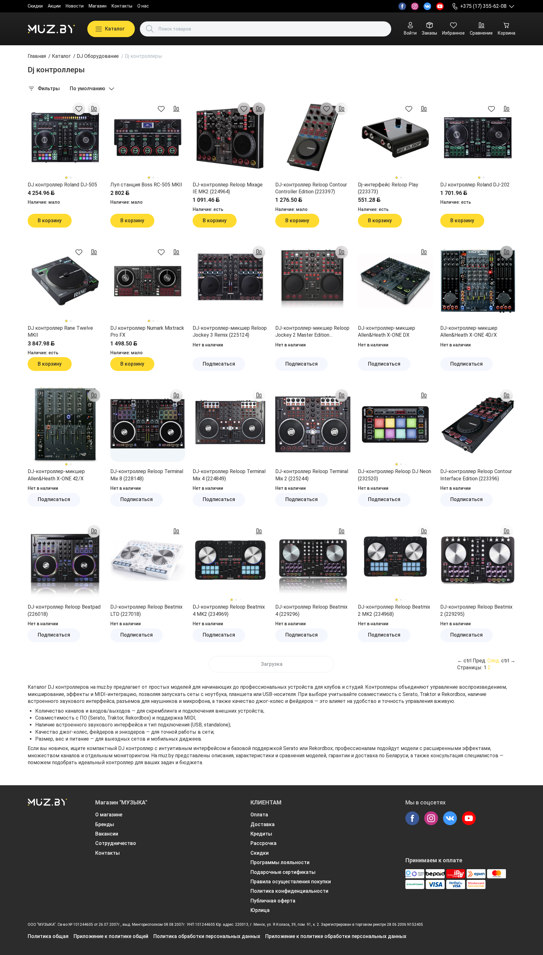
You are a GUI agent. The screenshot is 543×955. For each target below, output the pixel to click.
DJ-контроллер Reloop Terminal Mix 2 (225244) (311, 474)
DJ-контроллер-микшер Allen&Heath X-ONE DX (386, 331)
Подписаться (219, 364)
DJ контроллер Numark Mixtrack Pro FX (147, 331)
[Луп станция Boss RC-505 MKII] (147, 137)
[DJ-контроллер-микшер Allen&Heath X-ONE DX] (395, 280)
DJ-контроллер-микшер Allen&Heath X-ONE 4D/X (468, 331)
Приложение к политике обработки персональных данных (335, 936)
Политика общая (48, 936)
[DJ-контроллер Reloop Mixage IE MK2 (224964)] (230, 137)
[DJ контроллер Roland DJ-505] (65, 137)
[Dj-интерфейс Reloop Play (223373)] (395, 137)
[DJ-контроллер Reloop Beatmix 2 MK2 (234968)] (395, 560)
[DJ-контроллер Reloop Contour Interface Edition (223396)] (477, 424)
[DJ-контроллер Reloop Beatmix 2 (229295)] (477, 560)
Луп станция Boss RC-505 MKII (146, 185)
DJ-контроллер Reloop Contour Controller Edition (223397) (311, 188)
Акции (54, 5)
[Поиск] (150, 29)
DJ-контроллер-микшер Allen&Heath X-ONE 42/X (56, 474)
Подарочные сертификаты (282, 872)
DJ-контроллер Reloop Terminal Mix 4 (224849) (229, 474)
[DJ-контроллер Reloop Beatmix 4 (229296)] (312, 560)
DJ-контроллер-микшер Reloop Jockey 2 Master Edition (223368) (312, 332)
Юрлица (260, 910)
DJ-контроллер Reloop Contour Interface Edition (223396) (476, 474)
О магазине (108, 815)
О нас (143, 5)
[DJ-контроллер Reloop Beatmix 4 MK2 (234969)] (230, 560)
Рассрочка (263, 843)
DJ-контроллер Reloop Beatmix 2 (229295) (476, 610)
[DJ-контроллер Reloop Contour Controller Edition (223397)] (312, 137)
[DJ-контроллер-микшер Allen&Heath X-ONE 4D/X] (477, 280)
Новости (75, 5)
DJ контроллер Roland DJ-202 (475, 185)
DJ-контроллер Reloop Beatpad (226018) (64, 610)
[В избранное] (79, 108)
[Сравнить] (94, 108)
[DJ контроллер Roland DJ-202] (477, 137)
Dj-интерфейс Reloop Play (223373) (388, 188)
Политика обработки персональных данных (206, 936)
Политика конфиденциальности (289, 891)
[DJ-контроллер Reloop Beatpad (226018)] (65, 560)
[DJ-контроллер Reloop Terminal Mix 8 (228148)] (147, 424)
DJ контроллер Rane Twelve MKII (60, 331)
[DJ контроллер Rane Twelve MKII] (65, 280)
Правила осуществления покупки (290, 882)
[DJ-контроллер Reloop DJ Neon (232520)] (395, 424)
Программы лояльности (280, 862)
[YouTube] (440, 6)
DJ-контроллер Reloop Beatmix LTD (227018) (146, 610)
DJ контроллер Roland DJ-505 (62, 185)
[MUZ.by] (51, 29)
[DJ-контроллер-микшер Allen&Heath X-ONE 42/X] (65, 424)
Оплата (259, 815)
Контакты (122, 5)
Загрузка (271, 664)
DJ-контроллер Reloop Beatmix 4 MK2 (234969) (229, 610)
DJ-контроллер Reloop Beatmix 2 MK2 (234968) (394, 610)
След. (493, 661)
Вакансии (106, 834)
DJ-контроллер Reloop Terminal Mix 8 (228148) (146, 474)
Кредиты (261, 834)
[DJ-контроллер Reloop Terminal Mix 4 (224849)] (230, 424)
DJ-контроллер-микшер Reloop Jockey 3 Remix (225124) (230, 331)
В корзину (50, 221)
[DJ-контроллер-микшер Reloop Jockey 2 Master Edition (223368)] (312, 280)
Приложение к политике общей (111, 936)
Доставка (262, 824)
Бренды (104, 824)
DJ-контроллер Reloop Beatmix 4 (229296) (311, 610)
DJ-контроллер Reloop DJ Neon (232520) (394, 474)
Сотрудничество (115, 843)
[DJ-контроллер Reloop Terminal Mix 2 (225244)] (312, 424)
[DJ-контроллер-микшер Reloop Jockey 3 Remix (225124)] (230, 280)
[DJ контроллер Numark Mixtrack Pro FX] (147, 280)
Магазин (98, 5)
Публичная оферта (272, 901)
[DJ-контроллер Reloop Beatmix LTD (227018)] (147, 560)
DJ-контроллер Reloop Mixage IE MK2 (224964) (228, 188)
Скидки (35, 5)
